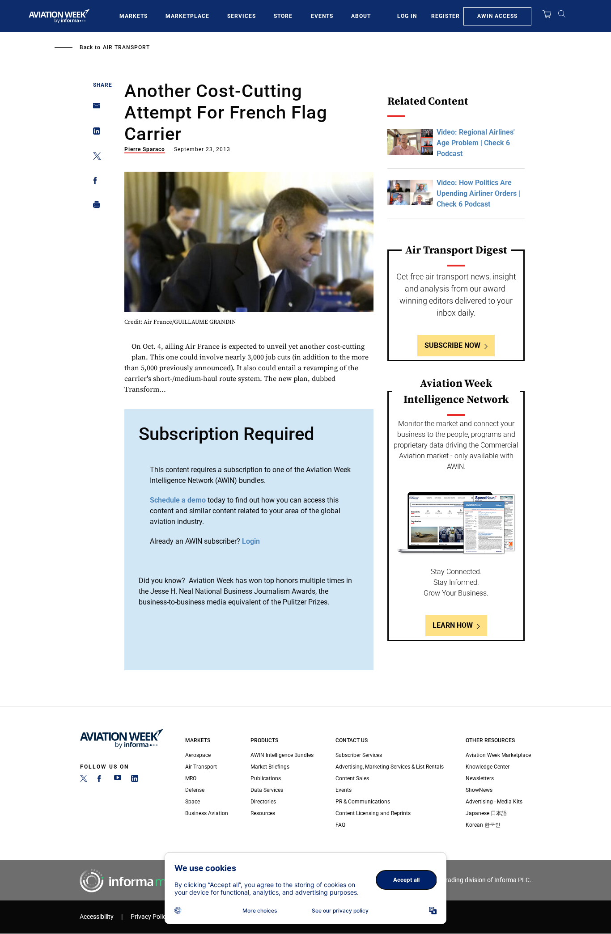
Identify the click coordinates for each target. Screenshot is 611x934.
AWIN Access (497, 16)
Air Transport (126, 47)
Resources (262, 813)
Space (192, 802)
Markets (133, 16)
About (361, 16)
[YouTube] (117, 780)
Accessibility (97, 917)
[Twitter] (83, 780)
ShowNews (479, 790)
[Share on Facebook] (94, 182)
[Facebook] (100, 780)
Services (241, 16)
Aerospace (198, 755)
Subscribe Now (452, 345)
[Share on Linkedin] (94, 133)
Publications (265, 778)
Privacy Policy (150, 917)
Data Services (266, 790)
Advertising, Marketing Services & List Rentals (389, 767)
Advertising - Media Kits (494, 802)
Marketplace (187, 16)
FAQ (340, 825)
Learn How (453, 625)
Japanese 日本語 (486, 813)
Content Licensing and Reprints (373, 813)
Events (322, 16)
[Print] (94, 206)
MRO (190, 778)
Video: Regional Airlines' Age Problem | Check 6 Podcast (476, 143)
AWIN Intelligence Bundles (282, 755)
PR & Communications (362, 802)
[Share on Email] (94, 108)
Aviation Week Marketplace (498, 755)
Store (283, 16)
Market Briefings (269, 767)
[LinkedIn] (134, 780)
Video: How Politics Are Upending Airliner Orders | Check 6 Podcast (478, 193)
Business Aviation (206, 813)
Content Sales (352, 778)
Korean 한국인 (483, 825)
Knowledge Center (487, 767)
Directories (263, 802)
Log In (407, 16)
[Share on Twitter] (94, 157)
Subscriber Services (358, 755)
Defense (194, 790)
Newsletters (480, 778)
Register (445, 16)
